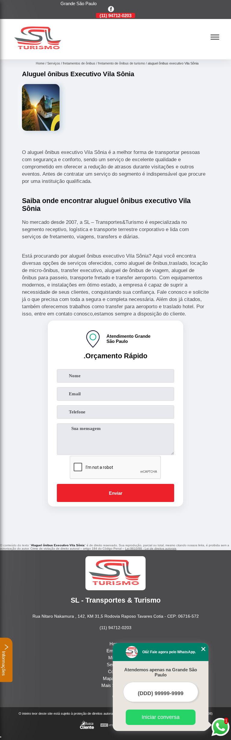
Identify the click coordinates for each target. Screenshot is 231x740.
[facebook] (111, 9)
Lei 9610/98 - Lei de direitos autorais (150, 548)
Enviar (115, 493)
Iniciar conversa (161, 717)
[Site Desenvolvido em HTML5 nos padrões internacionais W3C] (111, 725)
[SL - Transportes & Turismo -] (38, 52)
